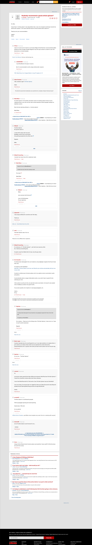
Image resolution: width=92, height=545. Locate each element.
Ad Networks (65, 98)
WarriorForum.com (67, 20)
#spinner (27, 39)
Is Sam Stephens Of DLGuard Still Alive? (23, 457)
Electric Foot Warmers (16, 57)
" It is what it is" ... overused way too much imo (24, 473)
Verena (64, 17)
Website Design (66, 112)
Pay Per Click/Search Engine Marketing (70, 100)
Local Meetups (66, 115)
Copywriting (65, 106)
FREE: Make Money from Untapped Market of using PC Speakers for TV (28, 73)
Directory (60, 543)
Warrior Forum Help (67, 117)
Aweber (38, 117)
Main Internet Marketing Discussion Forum (71, 95)
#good (17, 39)
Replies (14, 463)
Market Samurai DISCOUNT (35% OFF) (22, 116)
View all (80, 90)
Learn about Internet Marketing (52, 543)
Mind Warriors (66, 109)
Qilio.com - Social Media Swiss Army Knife (20, 223)
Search (55, 2)
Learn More (71, 85)
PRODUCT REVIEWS (25, 19)
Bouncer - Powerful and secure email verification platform (71, 74)
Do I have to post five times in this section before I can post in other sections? (32, 482)
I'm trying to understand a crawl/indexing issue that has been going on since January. (35, 489)
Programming (65, 111)
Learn (33, 2)
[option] (72, 68)
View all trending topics (15, 497)
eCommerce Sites (66, 107)
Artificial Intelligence (67, 96)
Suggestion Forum (66, 118)
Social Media (65, 103)
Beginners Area (23, 483)
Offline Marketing (66, 104)
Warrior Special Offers (38, 543)
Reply (13, 494)
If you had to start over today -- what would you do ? (26, 465)
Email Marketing (66, 101)
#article (12, 39)
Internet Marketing (23, 466)
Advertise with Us (54, 11)
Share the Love (17, 334)
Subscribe (32, 19)
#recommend (22, 39)
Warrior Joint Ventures (67, 113)
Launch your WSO (72, 25)
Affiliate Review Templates (17, 415)
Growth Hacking (66, 102)
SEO (34, 148)
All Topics (65, 93)
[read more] (22, 461)
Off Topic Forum (66, 114)
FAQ (22, 543)
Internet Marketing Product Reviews (70, 108)
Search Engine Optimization (68, 97)
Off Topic (26, 458)
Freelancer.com (73, 543)
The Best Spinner (28, 81)
